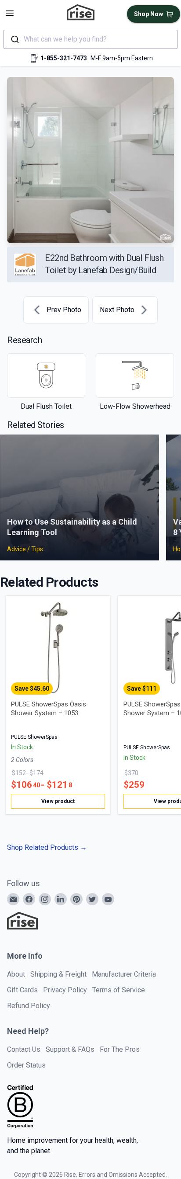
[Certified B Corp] (20, 1106)
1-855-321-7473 (63, 58)
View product (58, 801)
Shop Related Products (47, 847)
